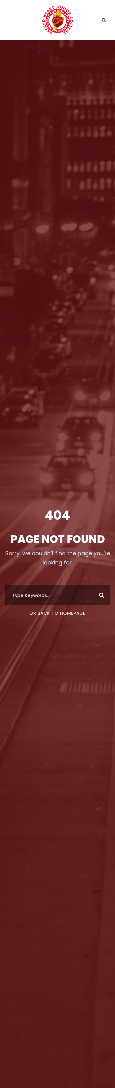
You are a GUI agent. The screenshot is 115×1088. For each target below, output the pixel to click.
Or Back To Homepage (57, 613)
